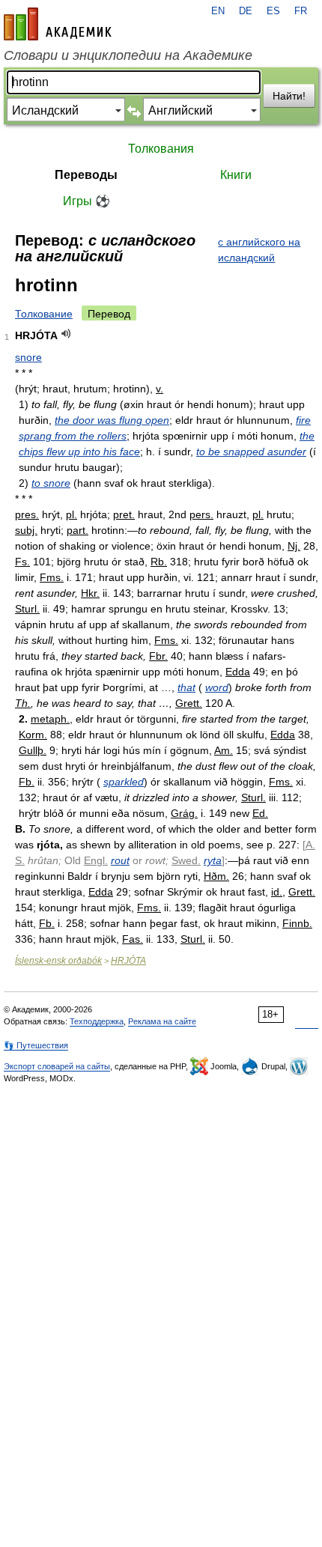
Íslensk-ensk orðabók (58, 960)
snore (28, 357)
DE (245, 11)
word (216, 687)
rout (120, 860)
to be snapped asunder (251, 452)
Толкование (44, 314)
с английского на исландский (259, 250)
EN (218, 11)
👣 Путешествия (36, 1045)
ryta (213, 860)
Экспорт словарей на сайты (57, 1066)
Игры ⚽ (86, 201)
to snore (50, 483)
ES (273, 11)
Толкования (161, 148)
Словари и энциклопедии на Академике (128, 55)
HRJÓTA (128, 960)
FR (300, 11)
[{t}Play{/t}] (66, 333)
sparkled (123, 782)
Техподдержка (97, 1021)
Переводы (86, 174)
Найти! (289, 96)
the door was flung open (112, 420)
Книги (236, 174)
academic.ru (58, 23)
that (186, 687)
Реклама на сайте (162, 1021)
